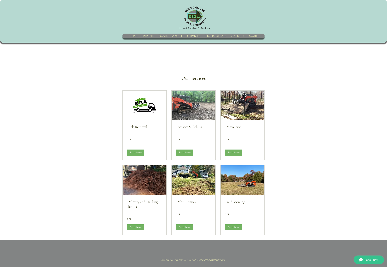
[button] (135, 153)
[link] (144, 127)
